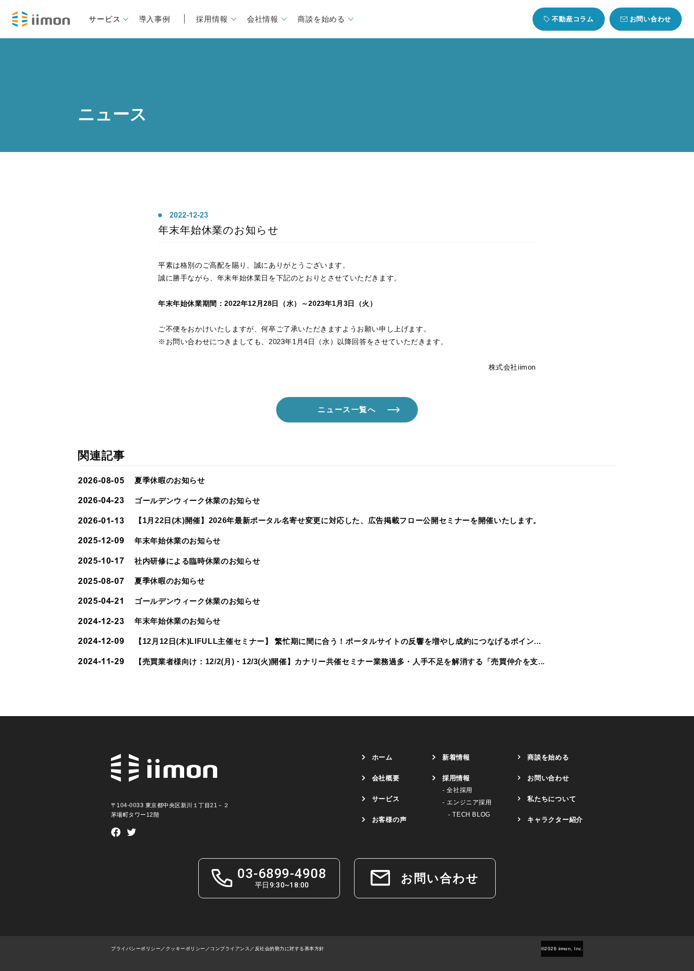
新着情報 (456, 757)
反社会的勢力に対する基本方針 (289, 948)
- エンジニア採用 (467, 802)
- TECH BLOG (469, 814)
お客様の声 (389, 819)
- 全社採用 (457, 790)
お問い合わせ (548, 778)
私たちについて (551, 798)
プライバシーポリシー (136, 948)
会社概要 (386, 778)
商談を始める (548, 757)
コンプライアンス (230, 948)
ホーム (382, 757)
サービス (386, 798)
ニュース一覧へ (347, 409)
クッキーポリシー (185, 948)
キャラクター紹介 (555, 819)
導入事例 (154, 19)
